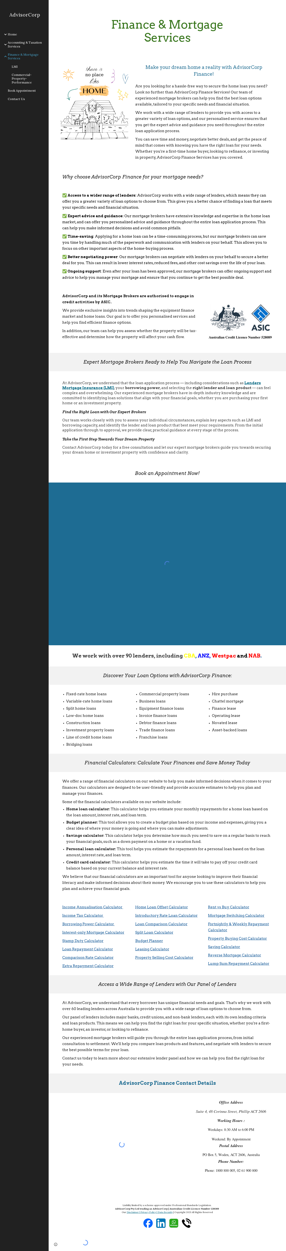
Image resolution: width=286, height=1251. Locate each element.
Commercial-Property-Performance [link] (22, 78)
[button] (55, 1244)
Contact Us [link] (16, 99)
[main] (167, 31)
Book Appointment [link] (22, 90)
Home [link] (12, 34)
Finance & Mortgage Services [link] (23, 56)
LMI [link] (15, 67)
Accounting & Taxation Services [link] (25, 44)
